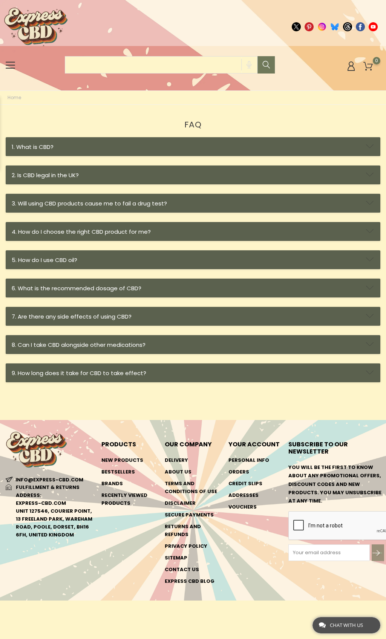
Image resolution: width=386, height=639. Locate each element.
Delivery (176, 460)
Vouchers (242, 506)
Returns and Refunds (183, 530)
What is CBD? (33, 147)
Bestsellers (118, 471)
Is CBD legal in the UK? (45, 175)
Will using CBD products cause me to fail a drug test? (89, 203)
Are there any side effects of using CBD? (72, 316)
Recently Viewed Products (124, 499)
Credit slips (245, 483)
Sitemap (176, 557)
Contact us (182, 569)
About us (178, 471)
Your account (254, 444)
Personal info (248, 460)
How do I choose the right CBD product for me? (81, 232)
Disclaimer (180, 503)
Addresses (243, 495)
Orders (238, 471)
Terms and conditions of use (191, 487)
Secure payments (189, 514)
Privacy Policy (186, 546)
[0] (368, 66)
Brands (112, 483)
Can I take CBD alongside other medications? (79, 345)
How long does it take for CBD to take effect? (79, 373)
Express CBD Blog (189, 581)
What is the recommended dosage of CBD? (76, 288)
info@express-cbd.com (49, 479)
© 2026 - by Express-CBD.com (42, 610)
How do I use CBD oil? (44, 260)
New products (122, 460)
